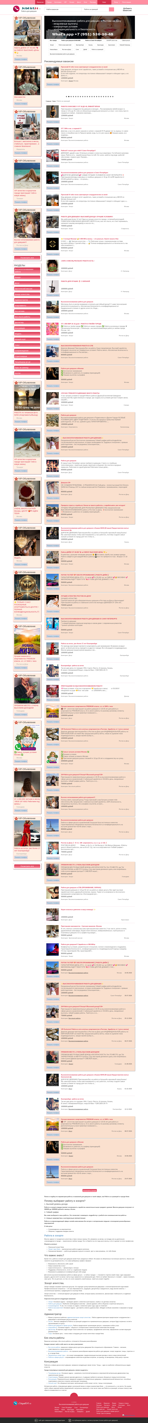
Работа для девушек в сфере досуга (60, 1325)
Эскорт (71, 2)
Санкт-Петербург (67, 1407)
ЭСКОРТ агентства (111, 40)
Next (137, 78)
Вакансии (40, 2)
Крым (63, 1409)
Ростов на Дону (70, 1411)
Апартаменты (20, 306)
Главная (48, 101)
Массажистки (100, 1409)
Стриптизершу (53, 1377)
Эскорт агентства (22, 294)
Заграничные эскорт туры (56, 1355)
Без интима (19, 311)
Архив (114, 1405)
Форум (114, 1403)
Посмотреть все (27, 258)
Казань (91, 45)
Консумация (20, 328)
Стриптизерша (21, 356)
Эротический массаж (23, 289)
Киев (54, 101)
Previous (42, 78)
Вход (116, 2)
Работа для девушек (55, 1304)
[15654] (89, 27)
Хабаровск (80, 1411)
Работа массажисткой (65, 45)
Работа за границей (91, 9)
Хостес (18, 373)
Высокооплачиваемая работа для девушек (62, 54)
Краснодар (100, 45)
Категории (57, 2)
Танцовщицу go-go (54, 1373)
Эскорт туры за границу (103, 1413)
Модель (18, 334)
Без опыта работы (22, 317)
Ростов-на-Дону (66, 49)
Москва (57, 1407)
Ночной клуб (20, 339)
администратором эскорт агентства (79, 1317)
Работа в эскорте (53, 1235)
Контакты (107, 1405)
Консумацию (52, 1379)
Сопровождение (21, 351)
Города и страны (124, 1403)
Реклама (93, 2)
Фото (128, 1405)
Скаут (17, 345)
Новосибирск (53, 49)
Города (49, 2)
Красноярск (111, 45)
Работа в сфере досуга (56, 1357)
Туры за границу (21, 368)
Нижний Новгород (125, 45)
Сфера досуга (126, 40)
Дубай (85, 49)
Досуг (79, 2)
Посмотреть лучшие (89, 1190)
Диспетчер (19, 322)
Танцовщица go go (22, 362)
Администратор (21, 300)
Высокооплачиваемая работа (24, 270)
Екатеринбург (80, 45)
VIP (65, 2)
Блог (85, 2)
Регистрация (126, 2)
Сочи (77, 49)
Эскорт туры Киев (54, 1249)
